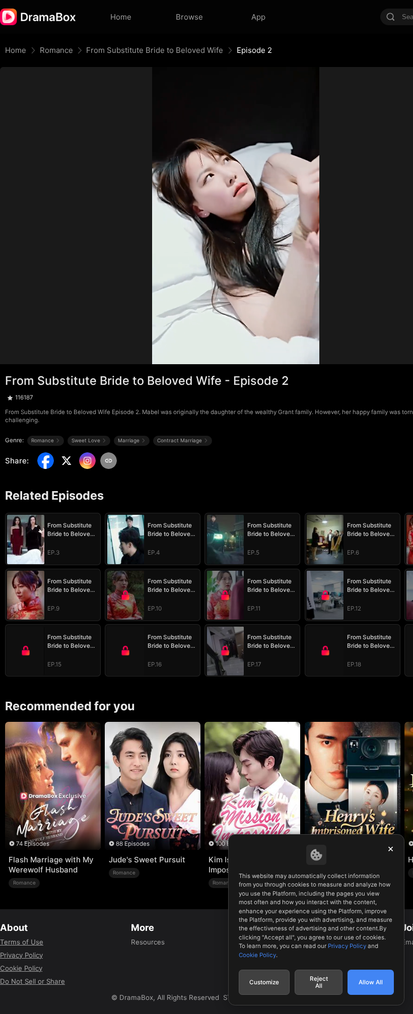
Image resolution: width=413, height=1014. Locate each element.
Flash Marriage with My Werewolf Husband (51, 864)
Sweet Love (86, 440)
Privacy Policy (21, 955)
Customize (264, 982)
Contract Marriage (179, 440)
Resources (148, 942)
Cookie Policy (21, 968)
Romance (56, 50)
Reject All (319, 982)
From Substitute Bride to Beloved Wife (154, 50)
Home (15, 50)
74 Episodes (32, 843)
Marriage (129, 440)
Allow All (371, 982)
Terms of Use (21, 942)
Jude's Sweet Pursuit (147, 859)
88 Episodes (133, 843)
